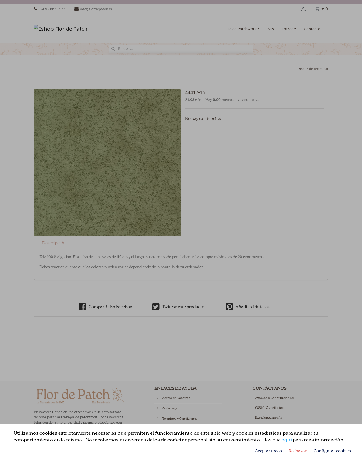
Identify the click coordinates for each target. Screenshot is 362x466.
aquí (287, 440)
